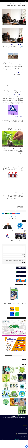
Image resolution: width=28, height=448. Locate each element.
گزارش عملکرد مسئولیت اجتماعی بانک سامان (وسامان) (21, 230)
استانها (4, 7)
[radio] (22, 207)
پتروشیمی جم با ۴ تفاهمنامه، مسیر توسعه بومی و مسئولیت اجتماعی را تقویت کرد (21, 240)
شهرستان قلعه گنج (24, 211)
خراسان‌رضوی (17, 210)
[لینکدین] (25, 31)
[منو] (25, 1)
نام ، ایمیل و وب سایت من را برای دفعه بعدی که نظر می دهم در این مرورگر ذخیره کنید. (15, 260)
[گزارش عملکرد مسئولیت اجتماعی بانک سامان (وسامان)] (20, 226)
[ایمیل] (25, 34)
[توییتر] (25, 29)
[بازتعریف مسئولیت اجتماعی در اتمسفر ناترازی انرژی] (7, 226)
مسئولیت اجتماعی (11, 211)
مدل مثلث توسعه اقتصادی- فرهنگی (17, 211)
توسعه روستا (20, 210)
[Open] (26, 446)
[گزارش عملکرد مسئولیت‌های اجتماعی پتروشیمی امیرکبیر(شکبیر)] (7, 236)
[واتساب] (25, 38)
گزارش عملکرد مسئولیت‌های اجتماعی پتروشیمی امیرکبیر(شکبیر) (7, 240)
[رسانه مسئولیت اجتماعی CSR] (14, 1)
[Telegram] (25, 36)
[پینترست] (25, 33)
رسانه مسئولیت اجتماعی (19, 46)
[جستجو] (2, 1)
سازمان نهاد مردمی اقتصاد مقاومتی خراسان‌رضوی (10, 210)
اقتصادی (2, 7)
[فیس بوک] (25, 27)
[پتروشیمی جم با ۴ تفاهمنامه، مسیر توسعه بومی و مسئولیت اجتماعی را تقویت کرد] (20, 236)
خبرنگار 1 (24, 7)
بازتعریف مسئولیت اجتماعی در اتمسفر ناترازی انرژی (8, 230)
